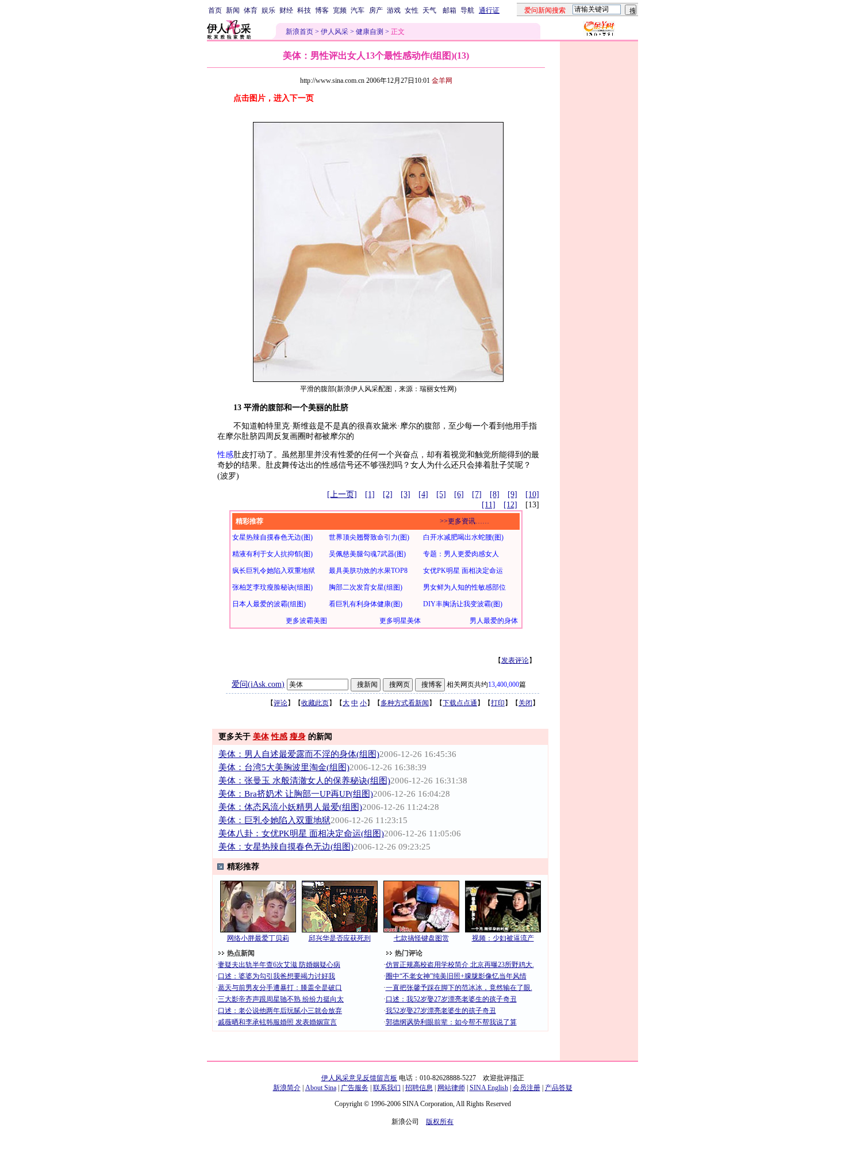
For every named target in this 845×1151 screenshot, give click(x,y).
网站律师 (451, 1088)
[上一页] (342, 494)
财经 (286, 10)
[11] (489, 504)
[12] (510, 504)
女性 (411, 10)
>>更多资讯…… (464, 521)
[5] (441, 494)
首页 (215, 10)
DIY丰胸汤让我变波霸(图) (462, 604)
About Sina (320, 1088)
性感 (225, 454)
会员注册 (526, 1088)
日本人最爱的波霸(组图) (269, 604)
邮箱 (449, 10)
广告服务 (354, 1088)
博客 (322, 10)
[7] (477, 494)
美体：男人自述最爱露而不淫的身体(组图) (298, 754)
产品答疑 (559, 1088)
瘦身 (298, 736)
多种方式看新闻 (405, 703)
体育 (251, 10)
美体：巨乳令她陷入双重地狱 (274, 820)
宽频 (340, 10)
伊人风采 (334, 32)
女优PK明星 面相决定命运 (463, 571)
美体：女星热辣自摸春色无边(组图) (286, 846)
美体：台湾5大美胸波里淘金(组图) (283, 767)
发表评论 (515, 660)
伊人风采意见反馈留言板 (359, 1078)
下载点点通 (460, 703)
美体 (261, 736)
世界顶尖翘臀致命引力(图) (369, 537)
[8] (495, 494)
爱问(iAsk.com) (258, 684)
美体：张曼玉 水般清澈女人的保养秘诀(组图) (304, 780)
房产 (376, 10)
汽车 (357, 10)
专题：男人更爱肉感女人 (461, 554)
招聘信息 (419, 1088)
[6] (459, 494)
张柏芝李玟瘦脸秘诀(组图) (272, 587)
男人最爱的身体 (494, 621)
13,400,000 (503, 684)
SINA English (489, 1088)
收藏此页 (315, 703)
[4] (423, 494)
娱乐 (268, 10)
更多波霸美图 (306, 621)
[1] (370, 494)
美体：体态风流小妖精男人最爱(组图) (290, 807)
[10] (532, 494)
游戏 (394, 10)
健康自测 (369, 32)
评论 (280, 703)
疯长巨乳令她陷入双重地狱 (273, 571)
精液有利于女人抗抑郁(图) (272, 554)
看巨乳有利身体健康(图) (365, 604)
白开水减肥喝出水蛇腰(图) (463, 537)
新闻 (233, 10)
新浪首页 (299, 32)
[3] (405, 494)
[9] (512, 494)
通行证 (489, 10)
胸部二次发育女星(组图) (365, 587)
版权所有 (440, 1122)
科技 (304, 10)
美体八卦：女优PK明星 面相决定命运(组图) (301, 833)
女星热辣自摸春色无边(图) (272, 537)
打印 (498, 703)
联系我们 (387, 1088)
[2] (388, 494)
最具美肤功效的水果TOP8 (368, 571)
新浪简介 (287, 1088)
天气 (429, 10)
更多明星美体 (400, 621)
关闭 (525, 703)
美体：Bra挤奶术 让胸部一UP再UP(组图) (295, 793)
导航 (467, 10)
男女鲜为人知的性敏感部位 (464, 587)
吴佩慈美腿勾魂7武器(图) (367, 554)
